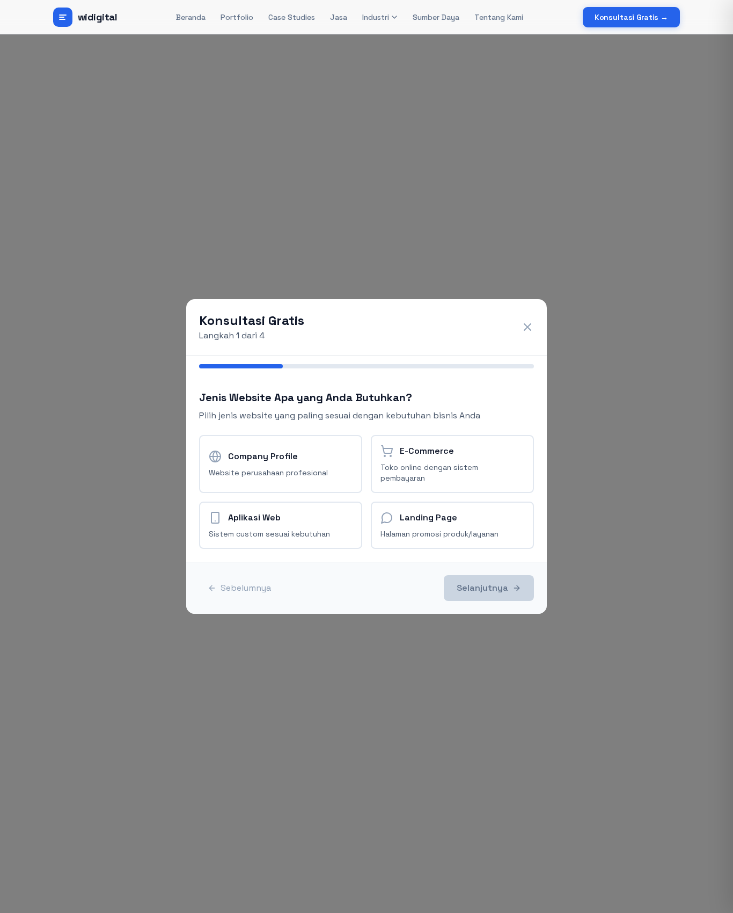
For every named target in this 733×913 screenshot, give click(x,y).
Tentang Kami (498, 17)
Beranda (191, 17)
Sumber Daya (436, 17)
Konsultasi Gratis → (631, 17)
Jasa (338, 17)
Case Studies (291, 17)
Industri (375, 17)
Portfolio (237, 17)
